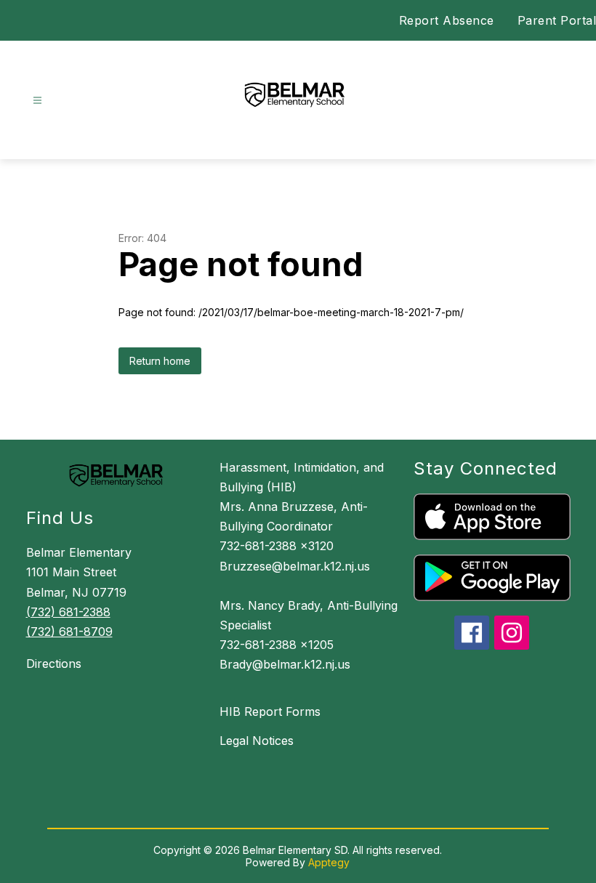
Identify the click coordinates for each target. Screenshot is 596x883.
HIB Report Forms (270, 711)
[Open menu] (37, 100)
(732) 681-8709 (69, 631)
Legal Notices (257, 740)
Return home (159, 361)
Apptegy (329, 862)
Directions (53, 663)
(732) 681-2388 (68, 612)
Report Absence (446, 20)
